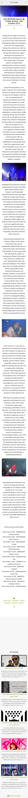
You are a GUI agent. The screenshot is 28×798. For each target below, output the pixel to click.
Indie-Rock (14, 602)
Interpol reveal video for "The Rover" (14, 668)
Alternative (15, 600)
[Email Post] (14, 598)
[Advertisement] (14, 633)
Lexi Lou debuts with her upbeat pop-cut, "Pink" (14, 751)
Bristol (22, 600)
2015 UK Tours (7, 600)
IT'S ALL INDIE (14, 2)
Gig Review (7, 602)
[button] (14, 28)
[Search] (26, 2)
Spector (21, 602)
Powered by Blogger (15, 796)
